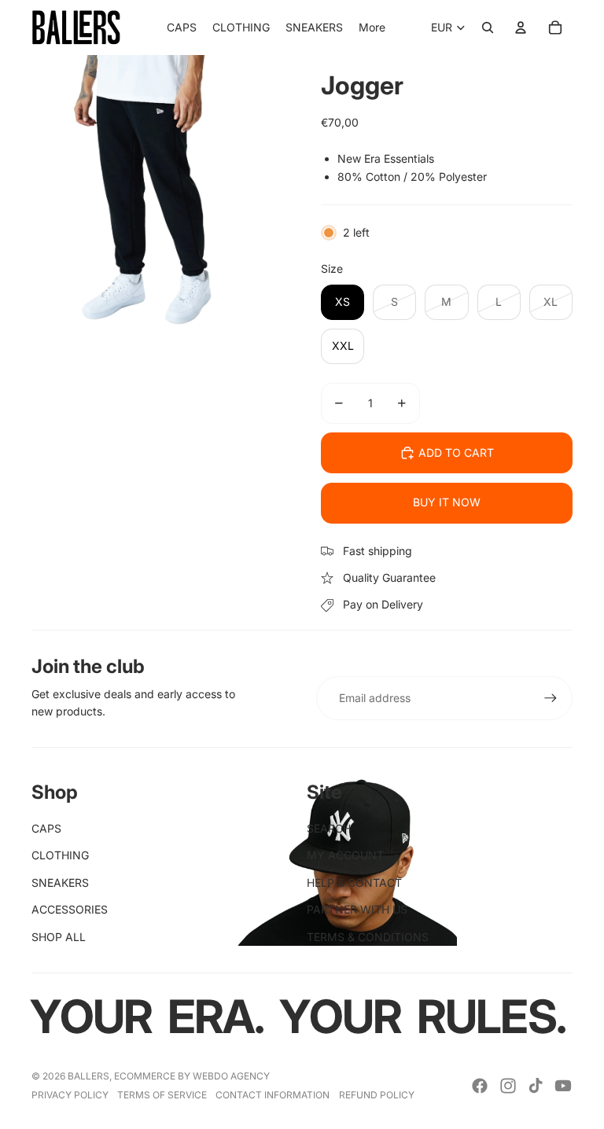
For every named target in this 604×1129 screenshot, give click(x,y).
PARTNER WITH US (357, 909)
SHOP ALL (58, 936)
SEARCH (329, 828)
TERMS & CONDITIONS (368, 936)
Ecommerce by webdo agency (192, 1076)
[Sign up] (550, 698)
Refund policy (376, 1095)
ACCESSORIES (69, 909)
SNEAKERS (60, 882)
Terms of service (162, 1095)
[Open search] (487, 27)
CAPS (46, 828)
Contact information (272, 1095)
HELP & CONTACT (354, 882)
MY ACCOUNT (345, 855)
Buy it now (447, 502)
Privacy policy (70, 1095)
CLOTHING (60, 855)
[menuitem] (372, 27)
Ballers (88, 1076)
